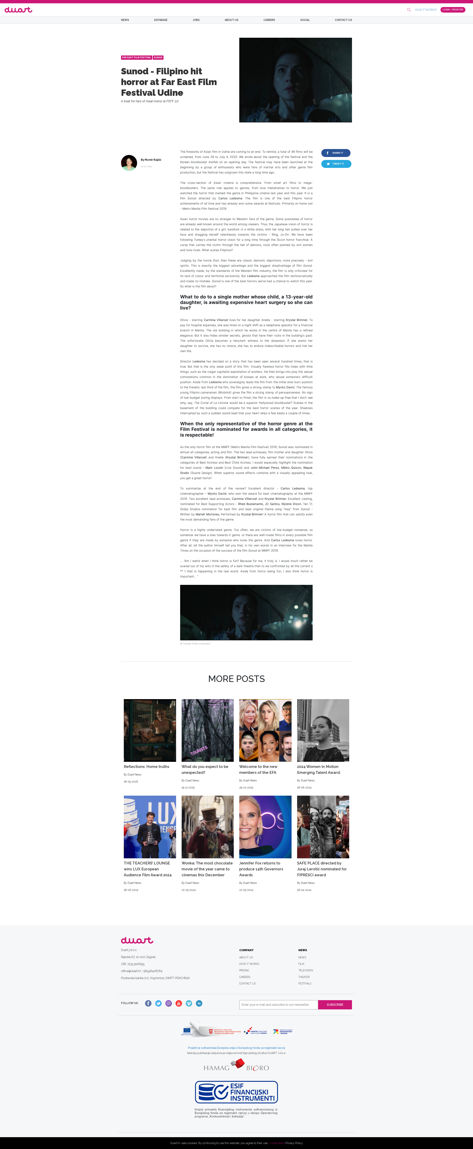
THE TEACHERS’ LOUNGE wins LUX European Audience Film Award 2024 (148, 876)
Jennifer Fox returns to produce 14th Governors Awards (261, 876)
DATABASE (160, 19)
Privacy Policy (294, 1143)
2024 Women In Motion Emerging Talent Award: (319, 776)
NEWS (125, 19)
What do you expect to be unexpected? (205, 776)
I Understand (277, 1143)
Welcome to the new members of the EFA (258, 776)
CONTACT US (343, 19)
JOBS (196, 19)
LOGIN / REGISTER (453, 9)
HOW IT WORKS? (426, 9)
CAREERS (269, 19)
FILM (301, 963)
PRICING (244, 970)
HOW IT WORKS (249, 963)
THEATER (304, 977)
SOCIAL (305, 19)
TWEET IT (338, 164)
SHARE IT (337, 153)
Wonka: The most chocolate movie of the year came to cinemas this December (207, 876)
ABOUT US (231, 19)
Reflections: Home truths (146, 773)
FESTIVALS (304, 983)
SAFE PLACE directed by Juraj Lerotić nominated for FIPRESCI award (322, 876)
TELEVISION (305, 970)
